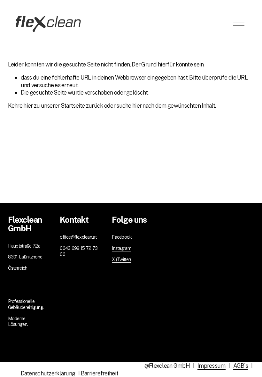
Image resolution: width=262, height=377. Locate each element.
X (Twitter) (121, 259)
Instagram (121, 248)
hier (28, 105)
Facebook (122, 237)
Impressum (211, 365)
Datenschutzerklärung (48, 373)
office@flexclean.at (78, 237)
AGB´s (240, 365)
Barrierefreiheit (100, 373)
